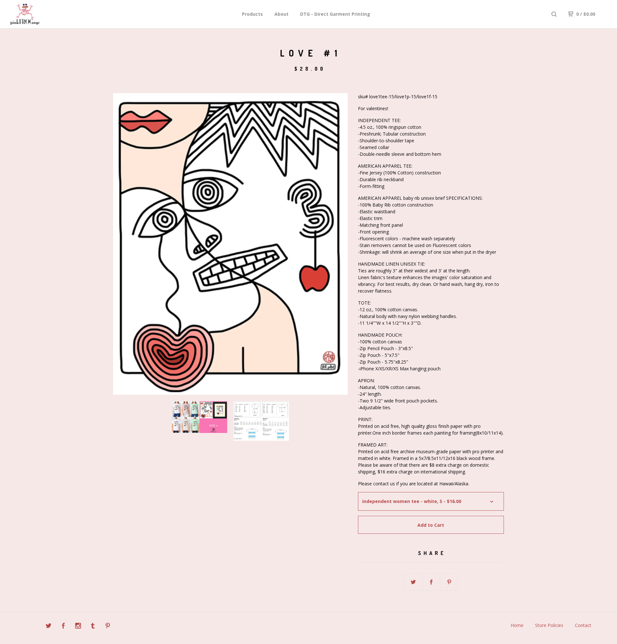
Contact (583, 625)
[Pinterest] (107, 626)
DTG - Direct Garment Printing (335, 14)
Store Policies (549, 625)
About (281, 14)
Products (252, 14)
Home (517, 625)
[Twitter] (48, 626)
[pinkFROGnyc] (43, 14)
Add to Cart (430, 525)
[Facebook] (63, 626)
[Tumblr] (93, 626)
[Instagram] (78, 626)
